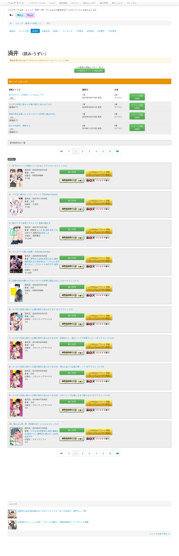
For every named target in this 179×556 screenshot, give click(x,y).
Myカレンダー (89, 2)
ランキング (68, 31)
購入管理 (104, 2)
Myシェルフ (117, 2)
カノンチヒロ (49, 261)
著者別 (35, 31)
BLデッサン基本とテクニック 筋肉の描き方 (31, 223)
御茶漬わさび (30, 261)
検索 (31, 15)
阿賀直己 (43, 430)
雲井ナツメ (32, 433)
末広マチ (54, 229)
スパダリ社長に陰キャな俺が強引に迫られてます (30, 104)
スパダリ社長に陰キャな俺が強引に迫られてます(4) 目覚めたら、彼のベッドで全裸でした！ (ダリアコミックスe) (63, 337)
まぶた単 (41, 229)
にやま (33, 430)
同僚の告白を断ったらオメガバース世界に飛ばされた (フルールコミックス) (45, 280)
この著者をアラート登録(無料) (89, 70)
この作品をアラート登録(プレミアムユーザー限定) (99, 173)
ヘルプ (52, 2)
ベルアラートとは (37, 2)
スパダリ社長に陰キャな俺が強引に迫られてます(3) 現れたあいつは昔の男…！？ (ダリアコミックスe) (58, 366)
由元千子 (50, 264)
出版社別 (46, 31)
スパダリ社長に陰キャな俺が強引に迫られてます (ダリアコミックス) (42, 309)
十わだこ (31, 264)
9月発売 (100, 31)
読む (12, 98)
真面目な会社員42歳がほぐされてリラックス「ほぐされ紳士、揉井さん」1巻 (52, 510)
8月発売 (90, 31)
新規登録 (63, 2)
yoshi (55, 433)
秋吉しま (45, 232)
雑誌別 (12, 31)
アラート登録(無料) (137, 97)
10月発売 (112, 31)
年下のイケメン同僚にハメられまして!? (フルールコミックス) (39, 165)
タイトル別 (24, 31)
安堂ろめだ (49, 258)
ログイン (75, 2)
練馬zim (40, 433)
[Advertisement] (89, 42)
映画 (21, 15)
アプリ (76, 9)
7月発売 (79, 31)
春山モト (49, 433)
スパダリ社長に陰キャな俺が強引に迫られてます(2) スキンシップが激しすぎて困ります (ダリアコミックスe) (61, 395)
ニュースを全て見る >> (159, 533)
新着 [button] (55, 31)
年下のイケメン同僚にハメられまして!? (26, 94)
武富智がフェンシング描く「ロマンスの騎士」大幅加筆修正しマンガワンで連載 (53, 521)
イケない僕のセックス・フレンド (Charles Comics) (35, 194)
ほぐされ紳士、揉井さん (19, 125)
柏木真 (40, 261)
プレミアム (131, 2)
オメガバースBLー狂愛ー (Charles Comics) (31, 251)
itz (38, 430)
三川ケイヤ (40, 264)
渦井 (32, 172)
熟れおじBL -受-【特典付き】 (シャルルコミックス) (36, 423)
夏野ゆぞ (34, 258)
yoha (41, 258)
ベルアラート (16, 3)
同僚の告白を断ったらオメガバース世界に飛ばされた (32, 113)
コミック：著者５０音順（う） (29, 23)
